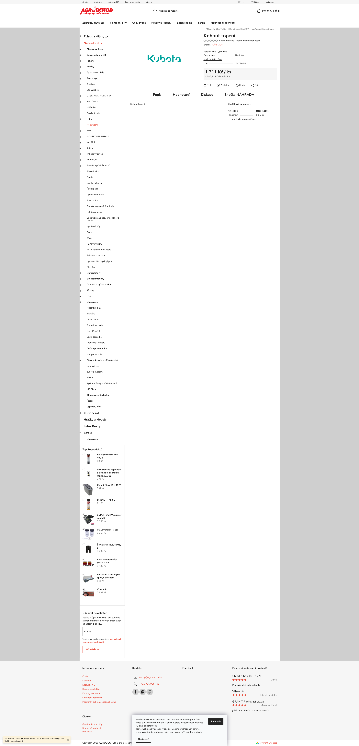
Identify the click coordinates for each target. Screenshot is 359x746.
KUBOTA (91, 107)
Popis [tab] (157, 94)
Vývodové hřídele (95, 194)
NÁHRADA (217, 44)
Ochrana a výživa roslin (99, 284)
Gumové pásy (93, 366)
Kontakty (98, 2)
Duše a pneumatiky (97, 348)
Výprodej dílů (94, 406)
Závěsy (90, 238)
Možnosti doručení (213, 59)
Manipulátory (93, 273)
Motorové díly (94, 307)
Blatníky (91, 267)
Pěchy (90, 377)
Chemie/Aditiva (95, 49)
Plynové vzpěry (94, 243)
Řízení (90, 400)
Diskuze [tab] (207, 94)
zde (200, 732)
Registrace (269, 2)
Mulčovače (92, 302)
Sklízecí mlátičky (95, 278)
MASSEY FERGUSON (98, 136)
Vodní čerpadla (94, 336)
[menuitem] (93, 23)
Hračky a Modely (95, 420)
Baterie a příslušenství (98, 165)
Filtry (89, 119)
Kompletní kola (94, 354)
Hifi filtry (91, 389)
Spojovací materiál (96, 55)
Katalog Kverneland (92, 693)
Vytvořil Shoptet (268, 742)
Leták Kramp (92, 426)
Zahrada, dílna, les (96, 36)
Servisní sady (93, 113)
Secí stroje (92, 78)
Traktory (91, 84)
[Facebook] (135, 692)
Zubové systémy (95, 371)
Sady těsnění (93, 331)
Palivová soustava (96, 255)
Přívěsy (90, 66)
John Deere (92, 101)
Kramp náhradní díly (92, 728)
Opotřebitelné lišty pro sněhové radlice (103, 219)
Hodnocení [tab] (181, 94)
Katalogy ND (113, 2)
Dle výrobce (93, 90)
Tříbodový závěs (95, 153)
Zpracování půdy (95, 72)
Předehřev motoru (96, 342)
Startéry (91, 313)
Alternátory (92, 319)
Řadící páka (92, 188)
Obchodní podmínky (92, 697)
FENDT (90, 130)
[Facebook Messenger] (142, 692)
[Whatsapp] (149, 692)
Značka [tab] (239, 94)
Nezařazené (92, 124)
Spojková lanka (94, 183)
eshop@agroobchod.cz (150, 677)
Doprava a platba (132, 2)
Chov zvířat (91, 413)
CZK (240, 2)
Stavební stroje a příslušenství (102, 360)
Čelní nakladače (94, 212)
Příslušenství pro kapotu (99, 249)
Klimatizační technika (98, 395)
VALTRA (91, 142)
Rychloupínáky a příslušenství (102, 383)
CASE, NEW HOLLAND (99, 95)
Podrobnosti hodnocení (248, 40)
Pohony (90, 60)
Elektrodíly (92, 200)
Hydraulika (92, 159)
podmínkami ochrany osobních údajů (102, 640)
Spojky (90, 177)
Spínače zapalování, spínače (100, 206)
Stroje (88, 433)
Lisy (89, 296)
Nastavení (143, 739)
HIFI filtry (87, 731)
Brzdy (89, 232)
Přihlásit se (92, 649)
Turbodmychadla (95, 325)
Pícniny (90, 290)
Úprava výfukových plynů (99, 261)
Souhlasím (215, 721)
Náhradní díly (93, 43)
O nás (85, 2)
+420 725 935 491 (149, 683)
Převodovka (92, 171)
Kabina (90, 148)
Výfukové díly (93, 226)
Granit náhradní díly (92, 724)
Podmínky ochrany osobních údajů (99, 701)
